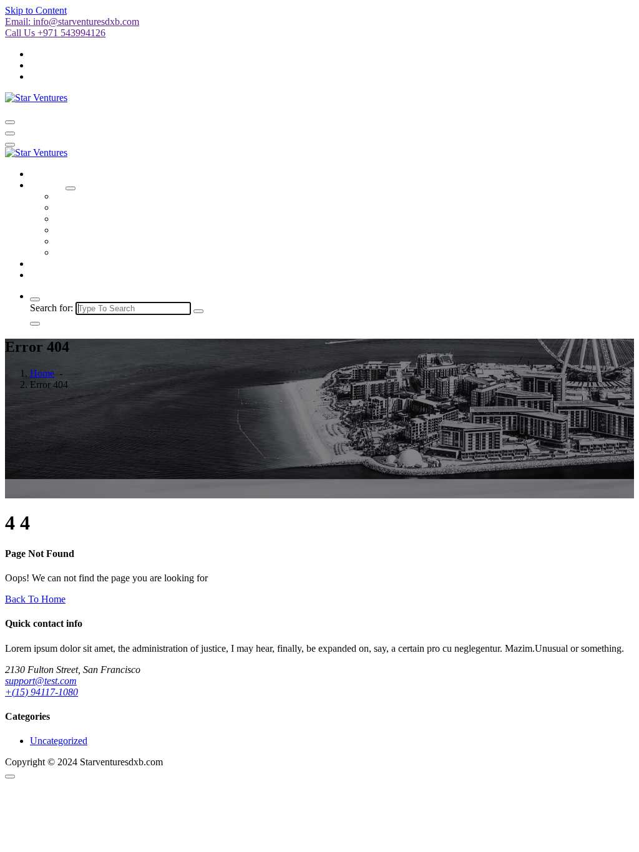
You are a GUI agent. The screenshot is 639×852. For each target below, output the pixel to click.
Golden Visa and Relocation (110, 241)
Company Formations (97, 196)
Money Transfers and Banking (115, 218)
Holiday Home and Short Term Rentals (132, 207)
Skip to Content (36, 10)
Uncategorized (58, 740)
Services (46, 185)
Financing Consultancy (100, 230)
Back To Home (35, 599)
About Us (49, 263)
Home (42, 173)
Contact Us (52, 274)
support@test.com (41, 680)
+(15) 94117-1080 (41, 692)
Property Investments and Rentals (121, 252)
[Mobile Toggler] (71, 188)
